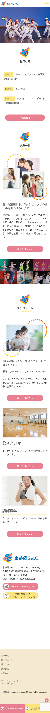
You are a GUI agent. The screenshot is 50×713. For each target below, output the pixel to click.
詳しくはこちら (25, 249)
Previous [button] (3, 19)
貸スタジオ (6, 664)
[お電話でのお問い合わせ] (20, 595)
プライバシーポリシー (11, 681)
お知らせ (5, 673)
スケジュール (7, 660)
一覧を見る (25, 118)
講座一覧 (5, 655)
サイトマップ (7, 684)
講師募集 (5, 669)
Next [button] (46, 19)
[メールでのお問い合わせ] (20, 586)
